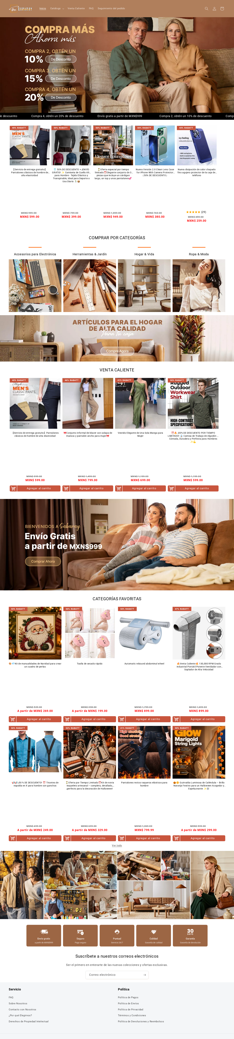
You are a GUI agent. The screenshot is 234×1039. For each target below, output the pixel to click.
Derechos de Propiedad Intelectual (29, 1021)
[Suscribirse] (144, 975)
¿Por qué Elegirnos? (20, 1015)
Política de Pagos (128, 997)
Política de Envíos (128, 1003)
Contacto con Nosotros (22, 1009)
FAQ (11, 997)
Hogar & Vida (144, 254)
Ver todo (117, 845)
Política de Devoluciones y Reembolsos (141, 1021)
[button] (57, 8)
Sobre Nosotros (18, 1003)
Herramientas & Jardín (90, 254)
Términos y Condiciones (132, 1015)
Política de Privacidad (130, 1009)
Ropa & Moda (199, 254)
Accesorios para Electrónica (35, 254)
